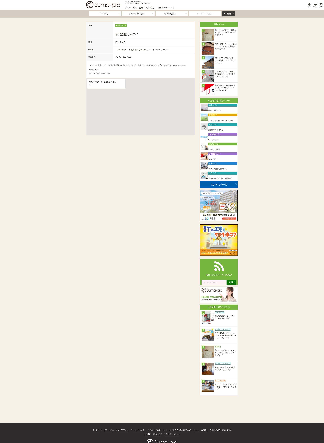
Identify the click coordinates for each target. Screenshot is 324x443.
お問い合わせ (157, 434)
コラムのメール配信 (153, 430)
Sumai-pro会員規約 (200, 430)
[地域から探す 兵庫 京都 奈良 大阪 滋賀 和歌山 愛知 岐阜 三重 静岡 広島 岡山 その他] (171, 13)
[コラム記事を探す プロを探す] (105, 13)
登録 (231, 282)
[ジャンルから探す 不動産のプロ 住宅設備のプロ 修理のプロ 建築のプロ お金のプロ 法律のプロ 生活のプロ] (138, 13)
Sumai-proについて (165, 8)
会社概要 (147, 434)
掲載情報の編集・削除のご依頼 (220, 430)
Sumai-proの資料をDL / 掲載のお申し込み (177, 430)
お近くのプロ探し (146, 8)
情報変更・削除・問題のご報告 (99, 73)
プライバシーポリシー (172, 434)
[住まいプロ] (103, 4)
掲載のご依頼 (93, 70)
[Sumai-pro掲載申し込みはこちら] (219, 301)
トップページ (97, 430)
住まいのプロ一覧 (219, 185)
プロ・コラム (130, 8)
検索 (229, 14)
